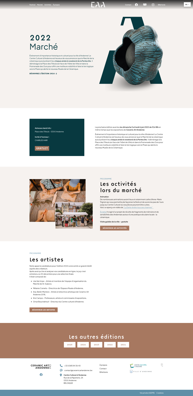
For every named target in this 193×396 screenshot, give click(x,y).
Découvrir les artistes (43, 310)
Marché (40, 5)
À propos (56, 5)
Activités (47, 5)
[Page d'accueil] (98, 4)
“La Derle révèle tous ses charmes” (138, 207)
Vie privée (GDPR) (147, 393)
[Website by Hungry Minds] (162, 365)
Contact (128, 5)
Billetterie (161, 5)
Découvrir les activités (115, 228)
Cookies (160, 393)
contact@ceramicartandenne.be (78, 370)
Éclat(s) (103, 212)
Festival (32, 5)
